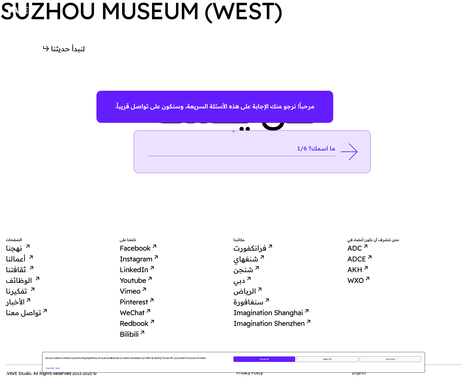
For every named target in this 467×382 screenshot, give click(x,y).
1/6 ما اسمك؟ (316, 148)
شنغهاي (246, 258)
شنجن (243, 269)
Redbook (134, 323)
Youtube (133, 280)
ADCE (356, 258)
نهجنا (15, 248)
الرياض (245, 291)
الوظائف (20, 280)
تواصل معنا (23, 312)
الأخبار (15, 301)
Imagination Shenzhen (269, 323)
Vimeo (130, 291)
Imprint (57, 368)
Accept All (264, 359)
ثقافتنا (17, 269)
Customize (390, 359)
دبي (239, 280)
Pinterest (134, 301)
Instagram (136, 258)
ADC (354, 248)
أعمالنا (16, 258)
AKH (354, 269)
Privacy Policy (50, 368)
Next (349, 152)
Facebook (135, 248)
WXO (355, 280)
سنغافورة (248, 301)
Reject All (327, 359)
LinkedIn (134, 269)
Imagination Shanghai (268, 312)
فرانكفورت (250, 248)
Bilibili (129, 334)
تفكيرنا (17, 291)
